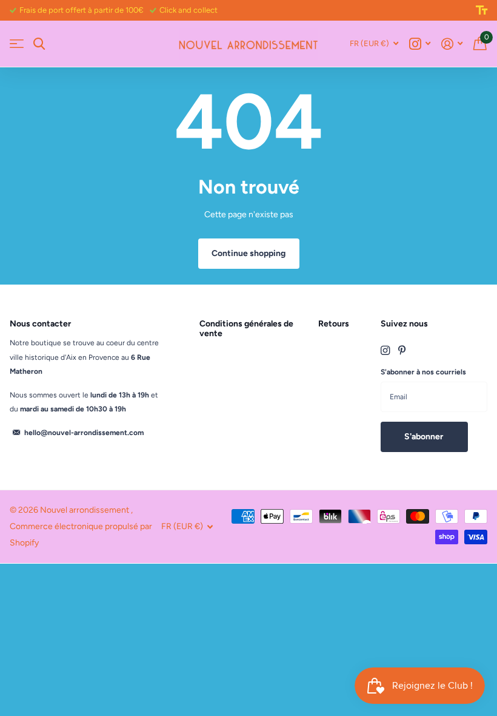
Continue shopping (248, 253)
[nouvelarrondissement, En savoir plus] (420, 44)
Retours (333, 324)
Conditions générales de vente (246, 329)
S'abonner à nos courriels (423, 372)
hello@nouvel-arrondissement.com (84, 432)
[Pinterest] (402, 350)
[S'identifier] (452, 44)
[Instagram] (385, 350)
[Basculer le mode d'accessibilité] (481, 10)
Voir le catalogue (17, 44)
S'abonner (424, 436)
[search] (39, 44)
